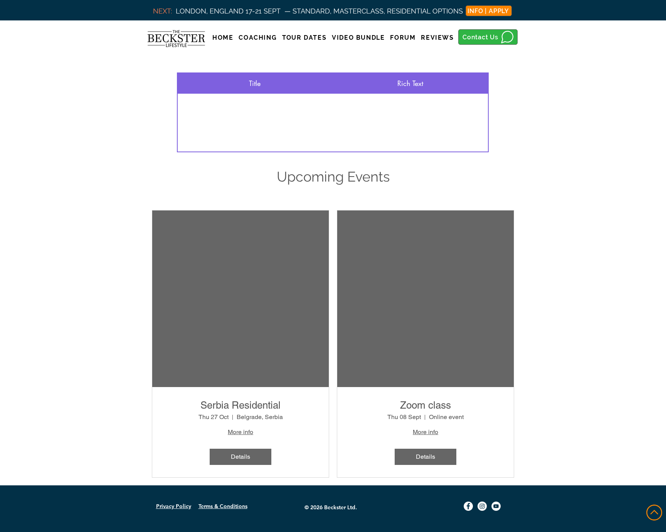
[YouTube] (496, 506)
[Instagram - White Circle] (482, 506)
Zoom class (425, 405)
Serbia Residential (240, 405)
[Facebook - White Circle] (468, 506)
